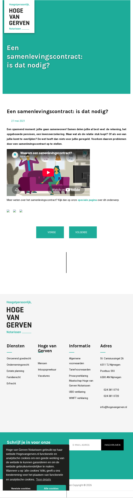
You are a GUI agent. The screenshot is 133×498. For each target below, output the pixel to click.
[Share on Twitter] (16, 212)
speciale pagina (87, 200)
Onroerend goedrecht (19, 358)
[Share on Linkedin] (22, 212)
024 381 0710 (111, 389)
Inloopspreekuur (47, 369)
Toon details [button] (43, 479)
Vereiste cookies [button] (20, 488)
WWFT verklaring (78, 398)
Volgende (81, 232)
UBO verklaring (77, 391)
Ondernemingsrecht (18, 364)
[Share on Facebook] (9, 212)
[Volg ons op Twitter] (77, 422)
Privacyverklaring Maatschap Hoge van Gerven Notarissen (81, 380)
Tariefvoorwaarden (80, 369)
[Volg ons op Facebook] (55, 422)
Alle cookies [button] (51, 488)
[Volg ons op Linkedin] (66, 422)
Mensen (42, 363)
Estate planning (15, 371)
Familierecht (14, 377)
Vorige (51, 232)
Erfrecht (11, 383)
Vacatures (44, 375)
